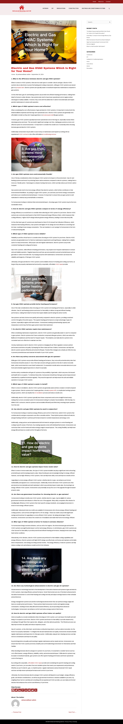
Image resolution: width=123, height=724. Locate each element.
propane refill (52, 390)
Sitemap (74, 721)
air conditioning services (49, 134)
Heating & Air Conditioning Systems (93, 8)
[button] (109, 8)
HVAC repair (59, 264)
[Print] (26, 690)
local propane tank (48, 115)
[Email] (29, 690)
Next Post (72, 712)
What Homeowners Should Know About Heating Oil (98, 39)
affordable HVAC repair (35, 663)
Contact (108, 1)
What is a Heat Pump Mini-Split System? (96, 46)
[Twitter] (16, 690)
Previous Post (16, 712)
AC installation (38, 393)
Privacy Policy (68, 721)
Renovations (61, 8)
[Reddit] (32, 690)
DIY (52, 8)
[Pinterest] (22, 690)
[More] (35, 690)
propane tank (20, 87)
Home (94, 1)
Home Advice (90, 63)
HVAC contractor (24, 134)
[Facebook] (12, 690)
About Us (101, 1)
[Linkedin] (19, 690)
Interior (45, 8)
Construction (73, 8)
